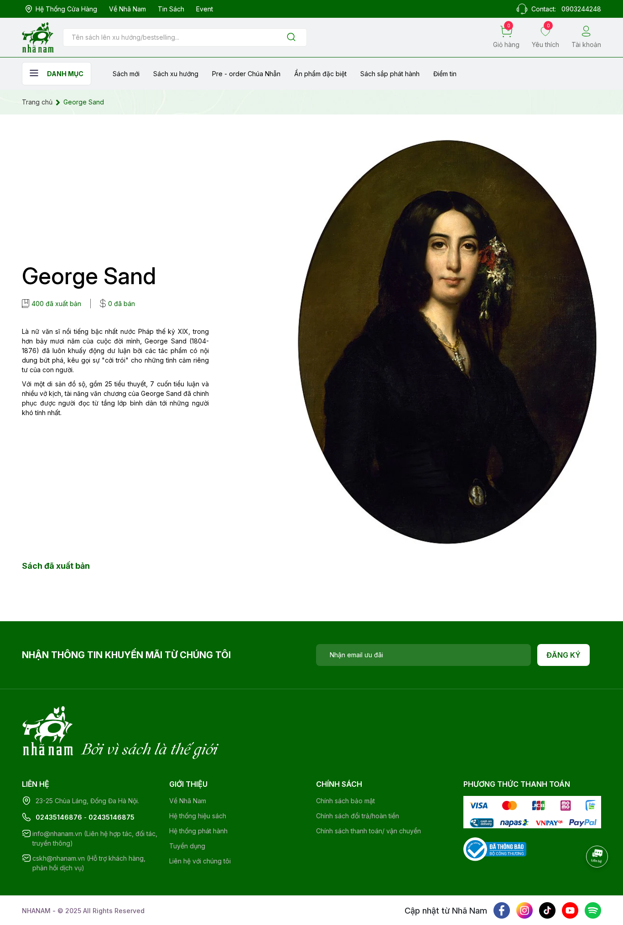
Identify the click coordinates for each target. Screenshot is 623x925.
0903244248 (581, 9)
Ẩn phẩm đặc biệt (320, 74)
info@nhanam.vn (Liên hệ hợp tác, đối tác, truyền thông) (94, 838)
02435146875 (111, 817)
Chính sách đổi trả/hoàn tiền (357, 816)
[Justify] (291, 37)
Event (204, 9)
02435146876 (59, 817)
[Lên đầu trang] (598, 882)
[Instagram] (524, 910)
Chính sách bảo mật (345, 801)
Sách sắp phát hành (390, 74)
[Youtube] (570, 910)
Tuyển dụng (187, 846)
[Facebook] (501, 910)
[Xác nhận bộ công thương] (494, 848)
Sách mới (126, 74)
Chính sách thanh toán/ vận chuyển (368, 831)
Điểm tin (445, 74)
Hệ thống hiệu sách (197, 816)
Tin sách (171, 9)
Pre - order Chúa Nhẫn (246, 74)
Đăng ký (563, 655)
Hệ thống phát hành (198, 831)
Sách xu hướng (175, 74)
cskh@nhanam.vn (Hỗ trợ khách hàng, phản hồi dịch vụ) (88, 863)
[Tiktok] (547, 910)
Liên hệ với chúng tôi (200, 861)
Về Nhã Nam (127, 9)
